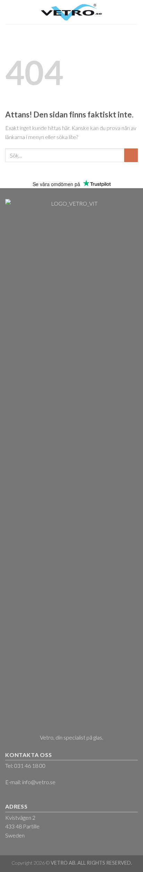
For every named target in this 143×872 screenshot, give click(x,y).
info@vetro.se (39, 782)
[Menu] (9, 12)
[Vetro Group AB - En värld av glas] (71, 12)
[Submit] (131, 155)
